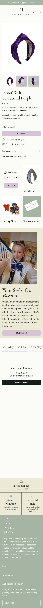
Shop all (11, 185)
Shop (4, 565)
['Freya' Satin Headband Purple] (9, 81)
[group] (21, 2)
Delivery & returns (9, 151)
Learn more (21, 333)
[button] (34, 12)
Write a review (21, 383)
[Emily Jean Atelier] (21, 12)
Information (7, 574)
